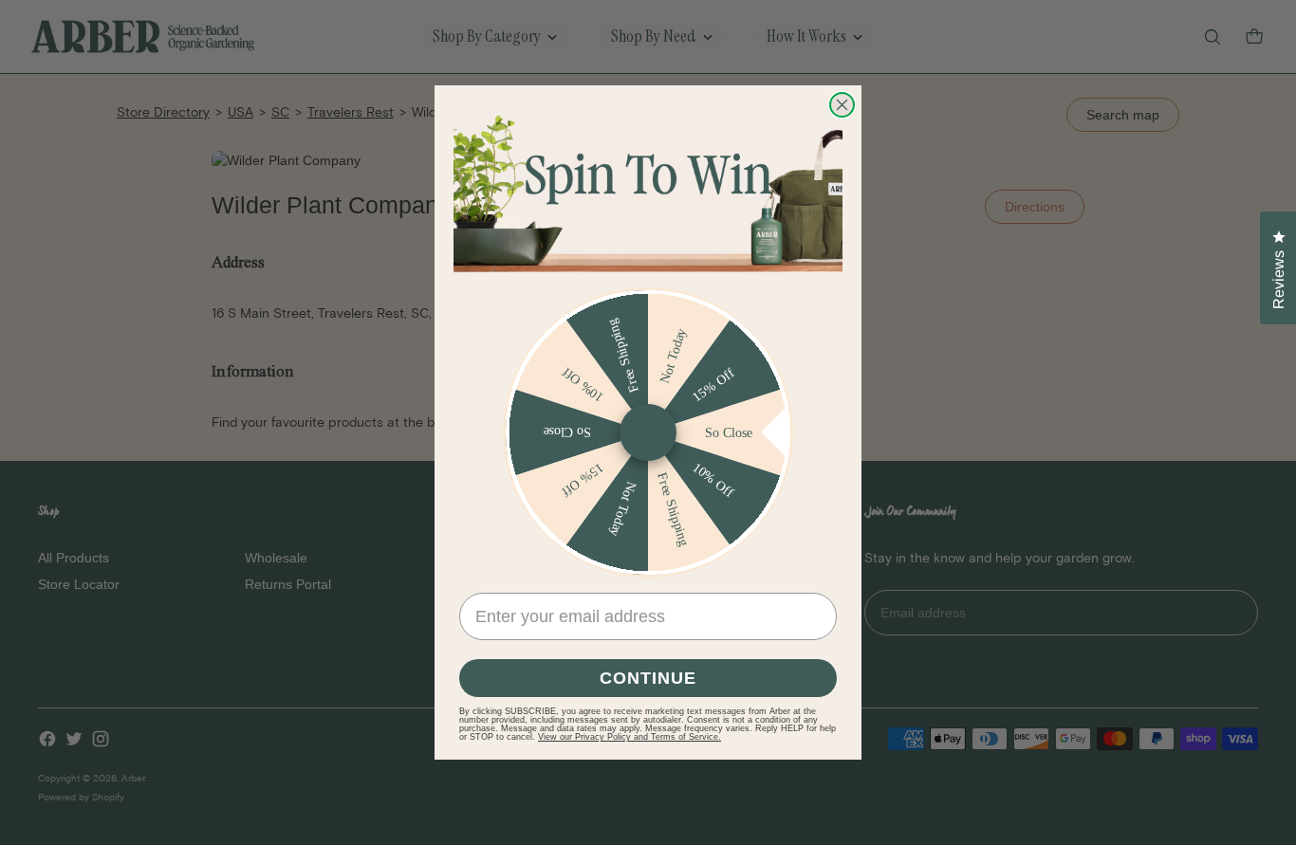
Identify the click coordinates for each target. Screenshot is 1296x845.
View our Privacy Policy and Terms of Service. (629, 737)
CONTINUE (648, 678)
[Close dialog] (842, 105)
